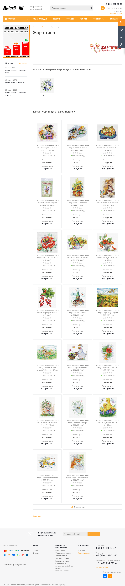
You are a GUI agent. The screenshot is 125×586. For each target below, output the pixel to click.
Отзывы (70, 19)
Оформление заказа (62, 553)
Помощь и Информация (61, 546)
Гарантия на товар (62, 561)
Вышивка (47, 96)
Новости (56, 19)
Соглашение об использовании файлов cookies (64, 566)
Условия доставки (62, 558)
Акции (35, 545)
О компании (98, 19)
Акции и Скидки (40, 19)
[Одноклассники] (110, 576)
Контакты (114, 19)
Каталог (11, 19)
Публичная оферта (62, 571)
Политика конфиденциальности (14, 565)
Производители (83, 553)
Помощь (83, 19)
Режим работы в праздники (15, 83)
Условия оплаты (61, 556)
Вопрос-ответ (60, 550)
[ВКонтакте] (105, 576)
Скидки (35, 550)
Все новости (23, 63)
